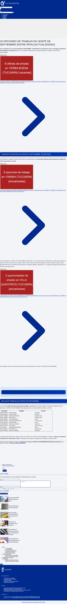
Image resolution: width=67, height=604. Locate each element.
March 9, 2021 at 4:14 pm (8, 465)
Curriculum (5, 14)
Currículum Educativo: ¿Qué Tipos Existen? (13, 588)
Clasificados (5, 558)
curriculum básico (7, 580)
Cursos (4, 17)
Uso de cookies (41, 602)
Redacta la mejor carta (10, 552)
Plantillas (5, 15)
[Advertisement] (33, 29)
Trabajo (4, 18)
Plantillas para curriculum (8, 557)
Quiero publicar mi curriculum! (11, 555)
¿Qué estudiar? (8, 548)
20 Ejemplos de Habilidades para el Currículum (13, 591)
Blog (4, 547)
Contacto (24, 602)
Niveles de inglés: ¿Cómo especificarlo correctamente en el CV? (17, 589)
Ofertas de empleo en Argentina (12, 561)
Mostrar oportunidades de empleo (33, 392)
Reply (4, 470)
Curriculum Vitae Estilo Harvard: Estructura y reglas (14, 587)
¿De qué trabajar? (9, 549)
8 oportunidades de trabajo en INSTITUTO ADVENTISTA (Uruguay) (26, 596)
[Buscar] (0, 8)
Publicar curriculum (7, 554)
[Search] (12, 12)
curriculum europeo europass (10, 579)
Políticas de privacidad (32, 602)
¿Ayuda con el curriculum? (11, 550)
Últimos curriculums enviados (11, 556)
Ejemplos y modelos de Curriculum (11, 581)
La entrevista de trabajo (10, 551)
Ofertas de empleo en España (11, 559)
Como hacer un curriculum (9, 578)
